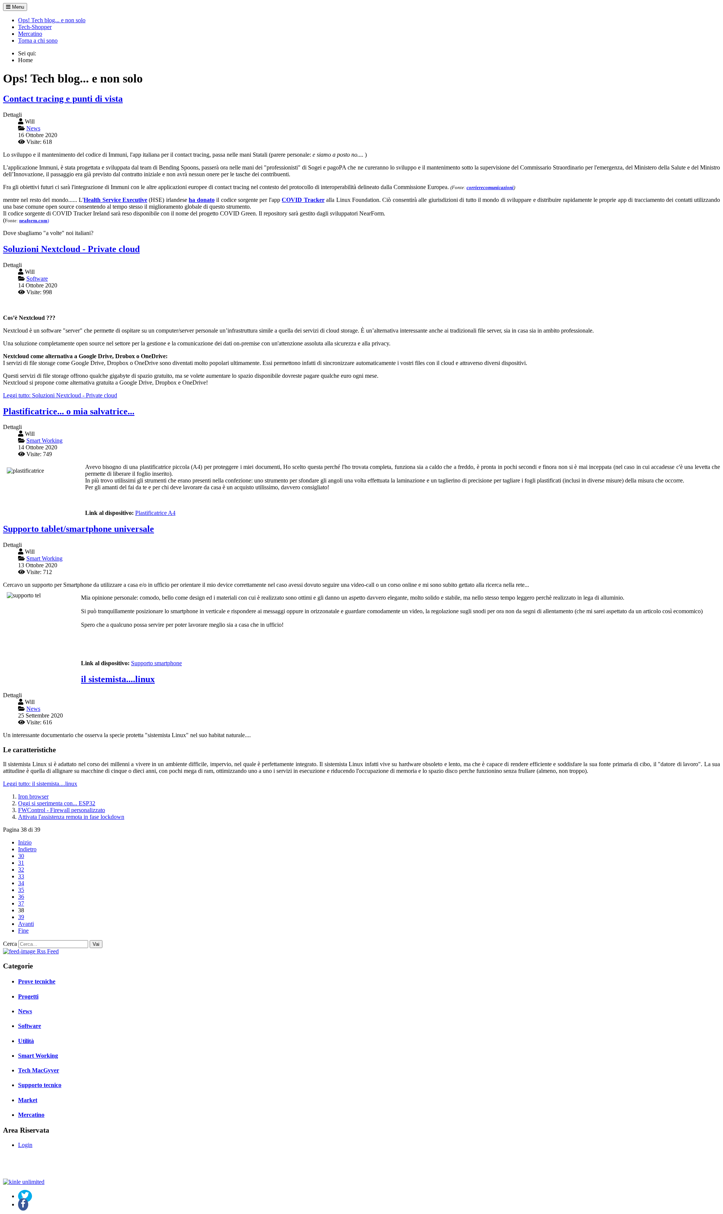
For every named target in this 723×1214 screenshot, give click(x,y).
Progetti (28, 996)
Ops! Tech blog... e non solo (51, 20)
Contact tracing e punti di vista (63, 99)
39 (21, 917)
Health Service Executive (115, 200)
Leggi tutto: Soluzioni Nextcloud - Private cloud (60, 395)
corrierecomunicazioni (490, 187)
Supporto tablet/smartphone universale (78, 529)
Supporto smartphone (156, 663)
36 (21, 896)
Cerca (10, 944)
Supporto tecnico (39, 1085)
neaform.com (33, 220)
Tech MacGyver (38, 1070)
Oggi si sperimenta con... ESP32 (56, 803)
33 (21, 876)
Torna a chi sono (38, 40)
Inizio (25, 842)
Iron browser (33, 796)
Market (27, 1100)
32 (21, 869)
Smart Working (38, 1055)
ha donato (201, 200)
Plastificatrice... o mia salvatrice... (68, 411)
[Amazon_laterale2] (23, 1182)
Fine (23, 930)
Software (29, 1026)
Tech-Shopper (35, 27)
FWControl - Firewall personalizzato (61, 810)
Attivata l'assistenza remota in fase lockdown (71, 817)
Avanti (26, 924)
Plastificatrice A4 (155, 513)
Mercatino (30, 34)
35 (21, 890)
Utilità (26, 1041)
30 (21, 856)
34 (21, 883)
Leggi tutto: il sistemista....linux (40, 783)
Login (25, 1145)
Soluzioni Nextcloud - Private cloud (71, 249)
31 (21, 863)
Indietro (27, 849)
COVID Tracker (303, 200)
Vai (96, 944)
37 (21, 903)
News (25, 1011)
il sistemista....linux (118, 679)
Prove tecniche (36, 981)
